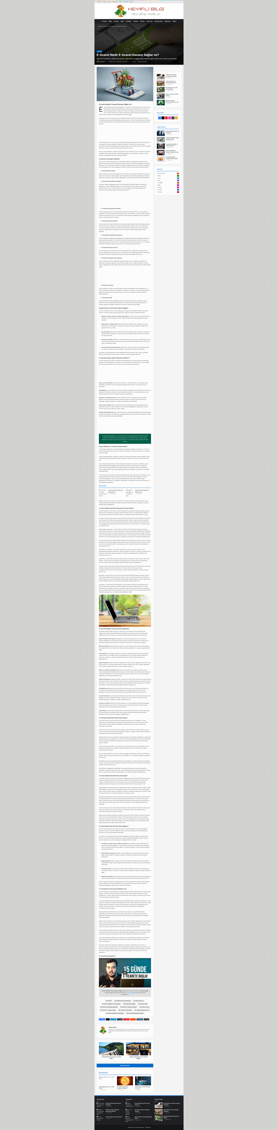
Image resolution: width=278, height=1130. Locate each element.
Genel (159, 180)
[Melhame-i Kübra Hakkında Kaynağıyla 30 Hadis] (101, 1113)
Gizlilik (120, 1)
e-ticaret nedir (143, 1004)
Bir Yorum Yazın (125, 1066)
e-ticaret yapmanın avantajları (115, 1014)
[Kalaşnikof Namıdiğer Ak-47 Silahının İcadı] (130, 493)
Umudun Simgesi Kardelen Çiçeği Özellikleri (170, 139)
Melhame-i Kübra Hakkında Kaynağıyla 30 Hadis (113, 1111)
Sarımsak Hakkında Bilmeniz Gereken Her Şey (172, 151)
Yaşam (159, 178)
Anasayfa (99, 1)
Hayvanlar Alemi (159, 21)
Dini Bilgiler (128, 21)
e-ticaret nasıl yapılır (130, 1004)
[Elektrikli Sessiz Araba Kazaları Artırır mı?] (143, 1081)
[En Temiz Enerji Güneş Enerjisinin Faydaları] (125, 1081)
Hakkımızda (114, 1)
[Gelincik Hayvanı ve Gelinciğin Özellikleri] (161, 83)
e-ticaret (109, 1001)
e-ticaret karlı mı (139, 1001)
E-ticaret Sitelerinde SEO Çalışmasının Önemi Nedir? (88, 127)
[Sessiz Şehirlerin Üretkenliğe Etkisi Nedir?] (130, 1120)
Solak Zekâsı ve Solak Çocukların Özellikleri (171, 75)
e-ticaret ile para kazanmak (123, 1001)
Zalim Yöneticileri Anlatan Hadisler (170, 94)
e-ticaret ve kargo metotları (129, 1007)
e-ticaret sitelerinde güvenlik (109, 1007)
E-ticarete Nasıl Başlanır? (88, 152)
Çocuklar (116, 21)
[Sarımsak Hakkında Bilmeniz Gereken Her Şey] (161, 153)
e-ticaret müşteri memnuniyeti (111, 1004)
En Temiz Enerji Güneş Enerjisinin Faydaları (122, 1088)
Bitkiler (110, 21)
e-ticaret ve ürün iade (125, 1010)
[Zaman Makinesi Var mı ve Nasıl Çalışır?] (107, 1081)
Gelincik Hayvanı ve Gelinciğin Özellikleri (171, 81)
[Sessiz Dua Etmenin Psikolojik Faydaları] (130, 1113)
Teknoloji (135, 21)
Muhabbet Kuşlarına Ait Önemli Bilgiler (172, 88)
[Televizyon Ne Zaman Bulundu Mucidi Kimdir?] (103, 493)
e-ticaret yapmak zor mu (142, 1010)
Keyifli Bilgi (148, 1128)
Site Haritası (126, 1)
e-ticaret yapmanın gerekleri (135, 1014)
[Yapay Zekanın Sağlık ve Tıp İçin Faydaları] (161, 146)
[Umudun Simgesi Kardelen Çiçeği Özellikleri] (161, 139)
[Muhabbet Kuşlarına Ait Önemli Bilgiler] (161, 89)
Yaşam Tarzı (150, 21)
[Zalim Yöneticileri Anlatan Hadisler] (161, 96)
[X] (113, 1035)
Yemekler (142, 21)
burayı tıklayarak (131, 993)
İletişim (131, 1)
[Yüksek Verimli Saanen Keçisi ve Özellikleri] (101, 1106)
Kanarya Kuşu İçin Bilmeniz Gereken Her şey (172, 101)
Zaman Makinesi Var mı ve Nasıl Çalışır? (106, 1088)
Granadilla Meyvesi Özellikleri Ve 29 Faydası (172, 158)
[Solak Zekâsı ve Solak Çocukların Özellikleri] (161, 76)
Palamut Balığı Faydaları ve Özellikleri (172, 132)
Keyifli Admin (102, 61)
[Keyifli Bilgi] (139, 11)
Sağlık (122, 21)
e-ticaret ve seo (144, 1007)
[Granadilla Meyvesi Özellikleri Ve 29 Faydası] (161, 159)
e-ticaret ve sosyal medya (108, 1010)
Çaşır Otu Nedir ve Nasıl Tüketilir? (114, 1117)
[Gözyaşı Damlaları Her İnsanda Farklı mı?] (130, 1106)
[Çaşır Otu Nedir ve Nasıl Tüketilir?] (101, 1119)
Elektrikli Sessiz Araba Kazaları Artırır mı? (141, 1088)
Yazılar (109, 1)
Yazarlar (104, 1)
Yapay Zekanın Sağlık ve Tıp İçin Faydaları (172, 145)
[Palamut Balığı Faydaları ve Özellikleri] (161, 133)
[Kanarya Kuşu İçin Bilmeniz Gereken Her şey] (161, 102)
